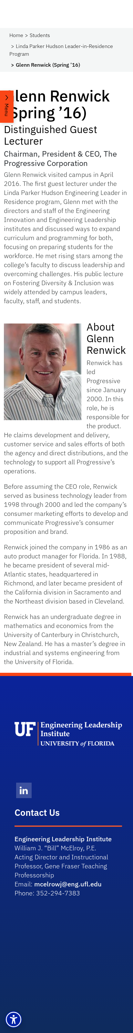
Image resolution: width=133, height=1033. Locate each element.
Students (40, 35)
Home (16, 35)
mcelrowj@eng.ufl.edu (68, 884)
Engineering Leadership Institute (63, 839)
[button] (13, 1019)
